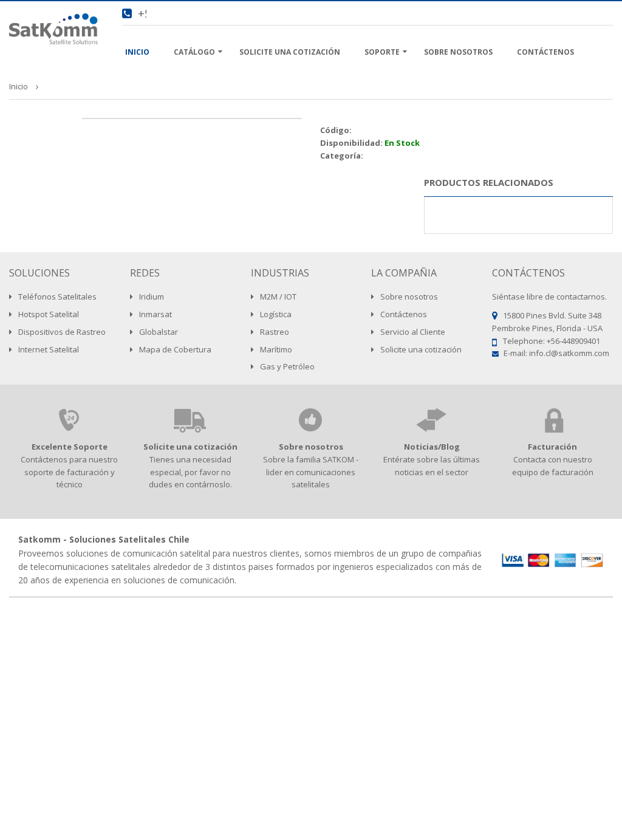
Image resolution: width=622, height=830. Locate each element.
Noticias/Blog (432, 446)
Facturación (552, 446)
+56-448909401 (573, 340)
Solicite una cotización (190, 446)
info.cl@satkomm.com (569, 353)
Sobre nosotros (311, 446)
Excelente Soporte (70, 446)
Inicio (18, 86)
